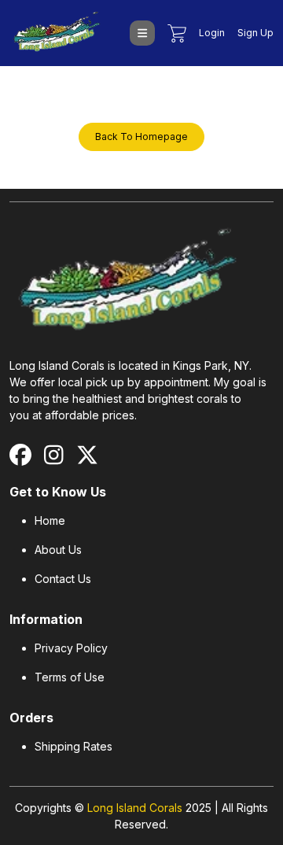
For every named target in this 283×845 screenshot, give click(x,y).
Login (212, 33)
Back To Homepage (141, 136)
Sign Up (255, 33)
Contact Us (63, 578)
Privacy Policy (71, 648)
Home (50, 520)
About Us (58, 549)
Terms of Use (70, 677)
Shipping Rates (73, 746)
